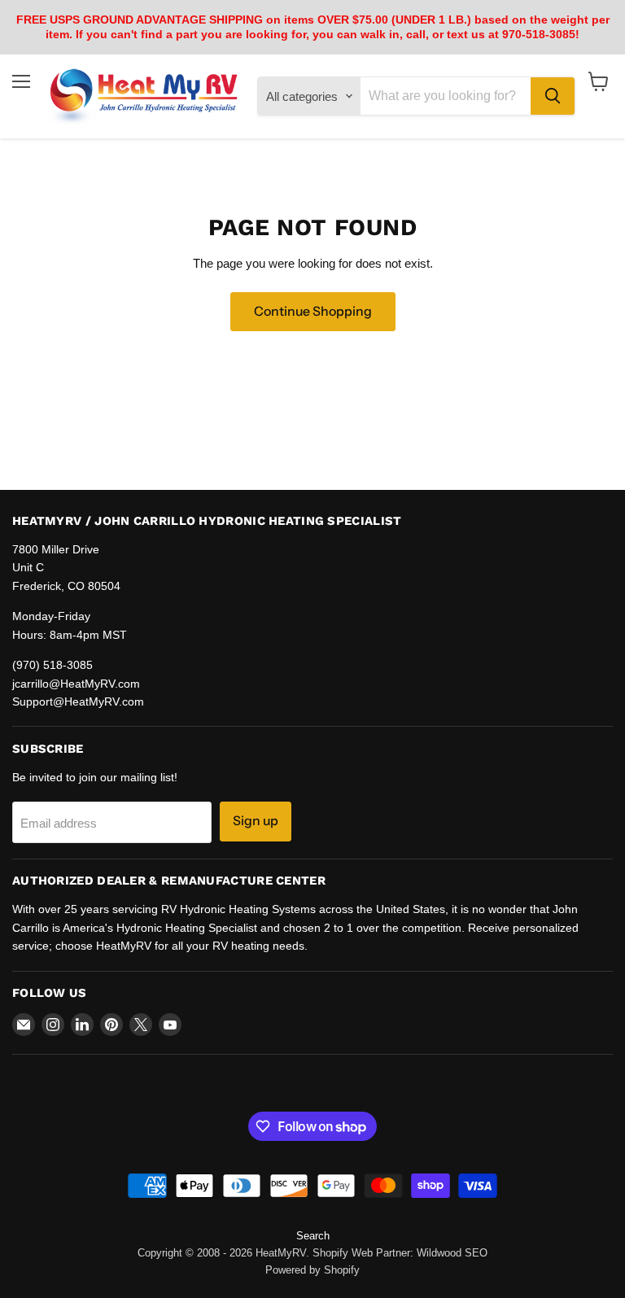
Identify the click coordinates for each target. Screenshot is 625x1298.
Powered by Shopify (312, 1270)
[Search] (553, 96)
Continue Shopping (313, 311)
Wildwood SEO (452, 1253)
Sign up (255, 820)
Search (313, 1236)
